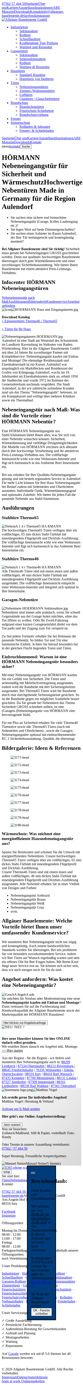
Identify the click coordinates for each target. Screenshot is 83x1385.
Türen (15, 83)
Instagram (8, 1215)
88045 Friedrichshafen (17, 1070)
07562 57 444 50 (14, 4)
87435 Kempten (13, 1078)
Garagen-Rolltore (14, 1281)
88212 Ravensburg (60, 1066)
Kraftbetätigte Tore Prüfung (38, 43)
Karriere (12, 8)
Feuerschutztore (60, 1289)
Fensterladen (66, 1301)
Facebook (8, 1211)
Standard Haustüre (32, 75)
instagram (43, 15)
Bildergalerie (37, 301)
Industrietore (19, 27)
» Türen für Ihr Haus (16, 329)
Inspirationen (44, 8)
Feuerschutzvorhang (16, 1297)
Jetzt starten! (12, 1124)
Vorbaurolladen (12, 1301)
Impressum (9, 1377)
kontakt (15, 146)
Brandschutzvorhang (33, 115)
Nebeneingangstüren (33, 87)
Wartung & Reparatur (34, 67)
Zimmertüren (11, 1285)
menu (6, 146)
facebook (29, 15)
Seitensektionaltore (32, 59)
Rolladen (66, 1297)
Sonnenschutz (20, 123)
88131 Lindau (66, 1078)
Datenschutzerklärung (32, 1377)
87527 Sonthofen (14, 1082)
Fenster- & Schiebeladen (36, 130)
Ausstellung (26, 8)
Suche (26, 146)
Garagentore (19, 51)
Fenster (16, 119)
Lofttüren (26, 95)
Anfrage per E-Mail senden (21, 1109)
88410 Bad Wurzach (57, 1074)
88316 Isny (33, 1074)
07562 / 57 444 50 (14, 1148)
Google (13, 1354)
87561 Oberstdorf (63, 1086)
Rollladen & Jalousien (34, 127)
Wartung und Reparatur (35, 47)
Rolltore (25, 35)
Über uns (20, 138)
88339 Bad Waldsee (34, 1086)
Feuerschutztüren (14, 1289)
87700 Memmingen (41, 1078)
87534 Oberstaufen (31, 1066)
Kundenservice (56, 301)
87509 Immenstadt (41, 1082)
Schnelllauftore (30, 39)
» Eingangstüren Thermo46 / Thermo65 (29, 321)
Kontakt (35, 11)
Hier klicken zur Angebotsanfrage (25, 1022)
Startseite (32, 4)
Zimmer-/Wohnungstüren (37, 91)
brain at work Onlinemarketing (23, 1381)
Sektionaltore (28, 31)
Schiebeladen (11, 1305)
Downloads (22, 11)
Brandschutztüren (31, 107)
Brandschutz (19, 103)
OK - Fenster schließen (41, 1312)
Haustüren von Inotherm (36, 79)
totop (7, 1172)
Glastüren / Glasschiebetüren (39, 99)
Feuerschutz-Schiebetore (36, 111)
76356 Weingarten (48, 1070)
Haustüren (18, 71)
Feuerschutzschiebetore (18, 1293)
